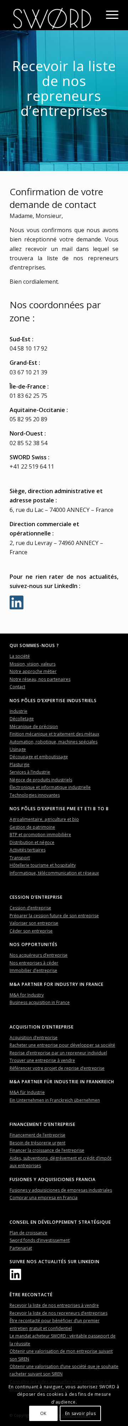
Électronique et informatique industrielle (50, 787)
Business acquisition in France (40, 1002)
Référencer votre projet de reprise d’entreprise (57, 1068)
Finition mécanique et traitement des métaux (54, 734)
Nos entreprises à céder (34, 963)
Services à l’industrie (30, 772)
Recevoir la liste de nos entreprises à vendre (54, 1305)
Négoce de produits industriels (41, 780)
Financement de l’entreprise (37, 1135)
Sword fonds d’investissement (40, 1240)
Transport (20, 858)
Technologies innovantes (35, 795)
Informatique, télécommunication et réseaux (54, 873)
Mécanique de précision (34, 726)
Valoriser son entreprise (34, 923)
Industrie (18, 711)
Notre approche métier (33, 671)
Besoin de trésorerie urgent (37, 1143)
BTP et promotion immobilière (40, 835)
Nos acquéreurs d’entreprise (39, 955)
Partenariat (21, 1248)
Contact (17, 687)
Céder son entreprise (31, 931)
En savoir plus (80, 1413)
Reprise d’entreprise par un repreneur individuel (58, 1053)
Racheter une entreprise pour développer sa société (62, 1045)
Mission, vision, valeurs (32, 664)
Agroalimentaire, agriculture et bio (44, 819)
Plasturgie (20, 765)
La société (20, 656)
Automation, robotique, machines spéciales (53, 742)
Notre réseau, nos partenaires (40, 679)
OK (43, 1413)
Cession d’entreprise (30, 908)
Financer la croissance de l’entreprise (47, 1150)
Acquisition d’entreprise (34, 1038)
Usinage (18, 749)
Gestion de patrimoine (32, 827)
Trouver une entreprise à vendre (42, 1060)
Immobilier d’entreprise (33, 970)
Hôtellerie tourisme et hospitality (43, 865)
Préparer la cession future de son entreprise (54, 916)
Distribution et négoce (32, 842)
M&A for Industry (27, 995)
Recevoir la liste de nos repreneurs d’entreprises (58, 1313)
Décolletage (22, 719)
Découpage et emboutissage (39, 757)
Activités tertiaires (28, 850)
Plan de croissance (28, 1233)
